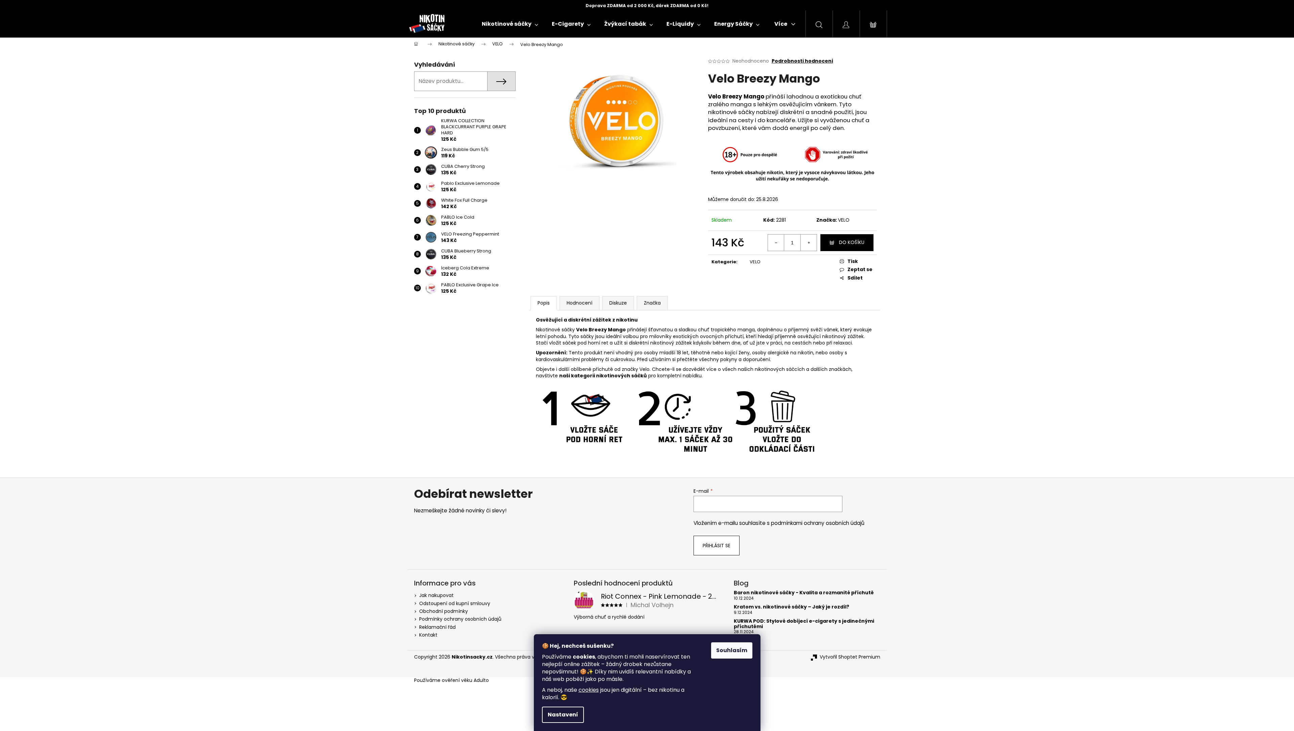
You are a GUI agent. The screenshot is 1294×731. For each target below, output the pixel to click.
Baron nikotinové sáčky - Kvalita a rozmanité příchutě (804, 592)
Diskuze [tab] (618, 303)
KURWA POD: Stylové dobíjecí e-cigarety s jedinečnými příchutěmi (804, 624)
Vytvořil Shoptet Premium (850, 657)
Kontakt (428, 635)
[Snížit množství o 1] (776, 243)
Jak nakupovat (436, 595)
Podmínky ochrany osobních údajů (460, 619)
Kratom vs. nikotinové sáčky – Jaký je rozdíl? (791, 607)
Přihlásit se (716, 545)
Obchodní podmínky (443, 611)
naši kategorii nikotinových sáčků (603, 375)
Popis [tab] (544, 303)
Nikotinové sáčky (555, 329)
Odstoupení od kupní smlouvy (454, 603)
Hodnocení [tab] (579, 303)
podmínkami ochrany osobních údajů (817, 523)
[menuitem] (510, 24)
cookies (588, 690)
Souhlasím (731, 650)
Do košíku (851, 242)
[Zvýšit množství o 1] (808, 243)
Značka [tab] (652, 303)
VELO (843, 220)
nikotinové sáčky (731, 112)
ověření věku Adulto (465, 680)
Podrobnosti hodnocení (802, 61)
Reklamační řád (437, 627)
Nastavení (563, 714)
